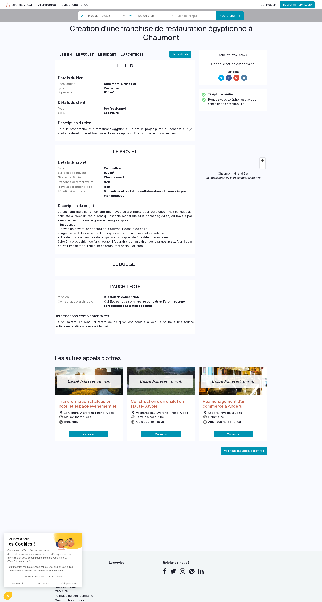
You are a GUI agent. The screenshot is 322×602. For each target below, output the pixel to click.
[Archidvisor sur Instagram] (182, 571)
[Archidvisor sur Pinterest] (192, 571)
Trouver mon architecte (297, 4)
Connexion (268, 5)
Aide (84, 5)
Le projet (85, 54)
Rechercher (228, 16)
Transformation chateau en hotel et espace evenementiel (87, 404)
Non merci (17, 583)
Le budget (107, 54)
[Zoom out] (262, 166)
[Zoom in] (262, 160)
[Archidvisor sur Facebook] (165, 571)
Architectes (47, 5)
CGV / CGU (62, 591)
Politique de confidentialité (74, 596)
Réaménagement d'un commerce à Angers (224, 404)
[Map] (233, 143)
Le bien (66, 54)
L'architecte (132, 54)
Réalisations (68, 5)
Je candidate (180, 54)
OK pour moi (68, 583)
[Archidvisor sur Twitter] (173, 571)
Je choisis (43, 583)
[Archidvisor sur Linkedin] (201, 571)
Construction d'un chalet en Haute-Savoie (157, 404)
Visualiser (89, 434)
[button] (7, 595)
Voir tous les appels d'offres (244, 451)
